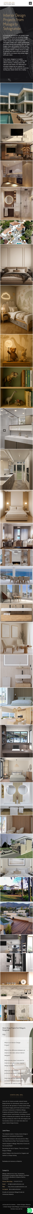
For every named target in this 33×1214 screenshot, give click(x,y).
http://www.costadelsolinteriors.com (17, 1186)
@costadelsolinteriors (15, 1189)
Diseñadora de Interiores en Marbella (12, 1161)
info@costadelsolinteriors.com (16, 1184)
